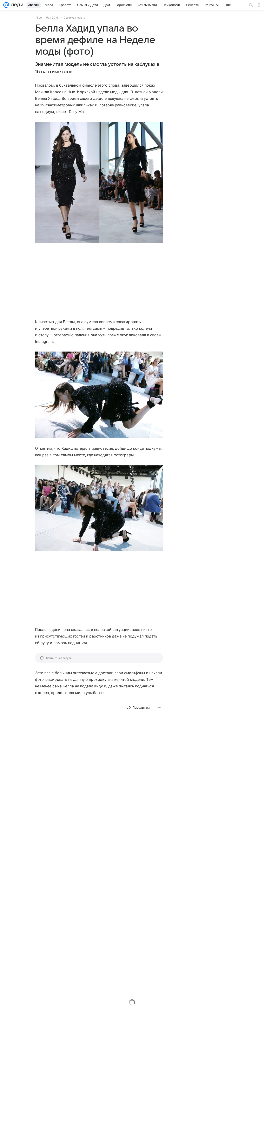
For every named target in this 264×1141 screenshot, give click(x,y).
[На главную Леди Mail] (16, 5)
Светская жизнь (74, 17)
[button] (99, 183)
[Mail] (6, 5)
